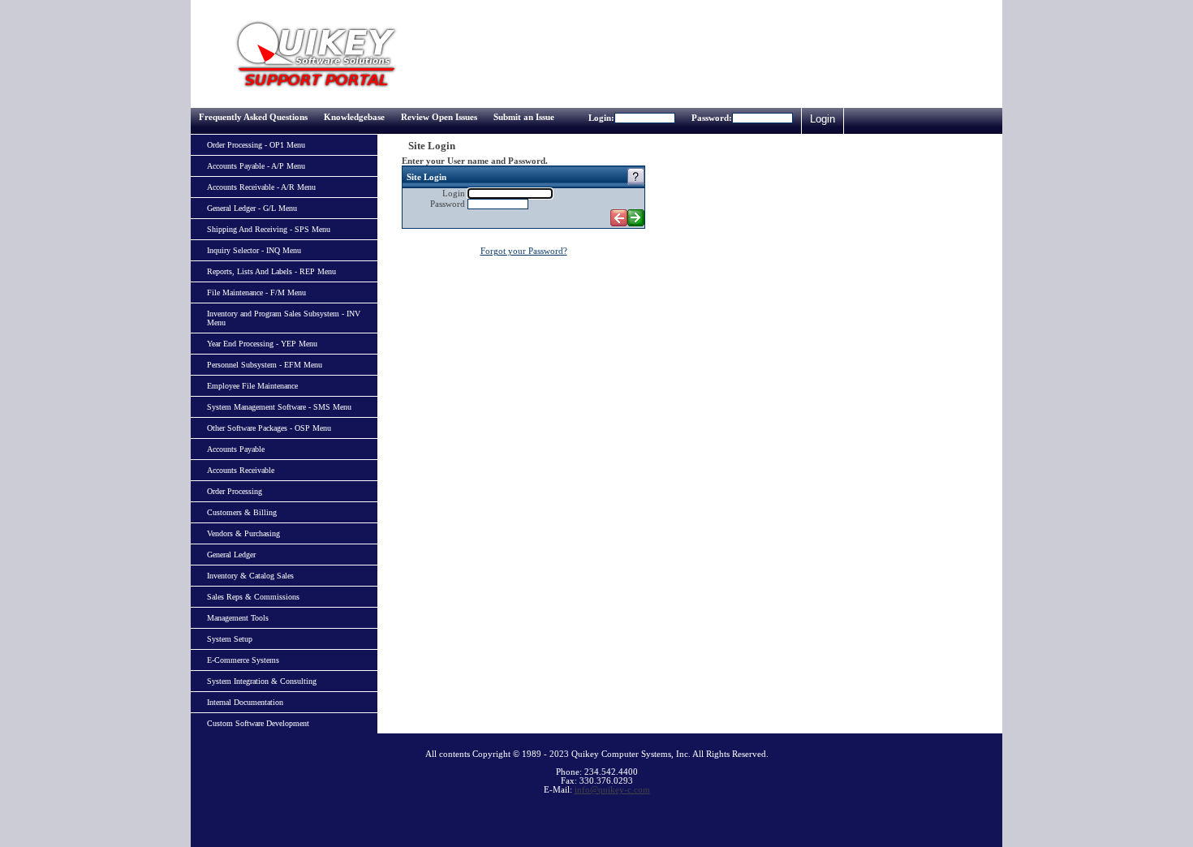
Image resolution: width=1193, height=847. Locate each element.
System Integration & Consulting (262, 681)
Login (822, 119)
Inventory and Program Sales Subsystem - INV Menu (283, 318)
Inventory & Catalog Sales (250, 575)
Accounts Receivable (240, 470)
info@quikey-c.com (612, 789)
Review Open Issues (439, 117)
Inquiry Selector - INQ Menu (254, 250)
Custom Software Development (258, 723)
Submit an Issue (523, 117)
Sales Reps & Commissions (253, 596)
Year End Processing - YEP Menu (262, 343)
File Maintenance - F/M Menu (256, 292)
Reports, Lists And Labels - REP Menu (271, 271)
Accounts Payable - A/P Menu (256, 165)
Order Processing (234, 491)
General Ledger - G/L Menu (252, 208)
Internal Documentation (245, 702)
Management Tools (238, 617)
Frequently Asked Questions (253, 117)
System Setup (229, 638)
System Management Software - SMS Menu (279, 406)
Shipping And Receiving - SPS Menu (268, 229)
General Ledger (231, 554)
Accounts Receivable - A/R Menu (261, 187)
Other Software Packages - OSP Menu (269, 428)
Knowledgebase (354, 117)
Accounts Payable (236, 449)
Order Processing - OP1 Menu (256, 144)
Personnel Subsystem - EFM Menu (264, 364)
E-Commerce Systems (243, 660)
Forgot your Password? (523, 251)
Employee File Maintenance (252, 385)
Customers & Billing (242, 512)
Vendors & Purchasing (243, 533)
